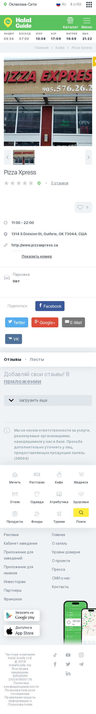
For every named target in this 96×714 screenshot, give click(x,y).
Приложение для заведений (18, 555)
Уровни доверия (66, 552)
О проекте (61, 561)
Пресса (58, 569)
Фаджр (9, 36)
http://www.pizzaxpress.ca (35, 245)
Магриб (71, 36)
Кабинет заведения (20, 543)
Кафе (60, 48)
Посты (37, 359)
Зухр (41, 36)
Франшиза (13, 599)
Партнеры (13, 590)
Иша (87, 36)
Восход (25, 36)
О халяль (59, 543)
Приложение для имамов (18, 570)
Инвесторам (15, 582)
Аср (56, 36)
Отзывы (12, 359)
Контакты (60, 587)
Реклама (11, 535)
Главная (41, 48)
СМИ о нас (61, 578)
